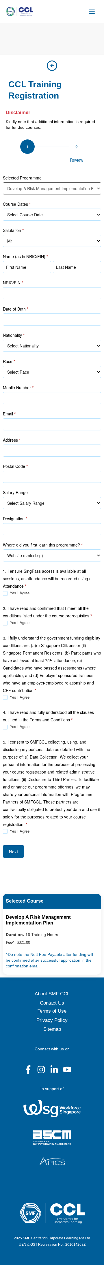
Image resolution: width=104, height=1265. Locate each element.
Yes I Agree (19, 593)
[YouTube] (67, 1069)
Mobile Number (18, 387)
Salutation (13, 230)
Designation (15, 518)
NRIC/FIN (13, 282)
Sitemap (52, 1029)
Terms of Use (52, 1011)
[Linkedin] (54, 1069)
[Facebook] (28, 1069)
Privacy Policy (52, 1020)
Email (9, 414)
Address (12, 440)
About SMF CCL (52, 994)
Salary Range (15, 492)
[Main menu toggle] (92, 11)
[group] (52, 152)
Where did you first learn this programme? (43, 545)
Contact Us (52, 1003)
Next (13, 851)
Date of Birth (15, 309)
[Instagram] (41, 1069)
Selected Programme (22, 178)
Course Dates (17, 204)
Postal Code (15, 466)
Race (9, 361)
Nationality (14, 335)
